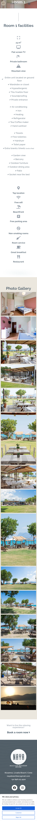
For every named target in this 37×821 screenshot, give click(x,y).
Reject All (18, 817)
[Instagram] (22, 787)
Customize (19, 812)
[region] (18, 807)
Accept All (18, 808)
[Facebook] (14, 787)
